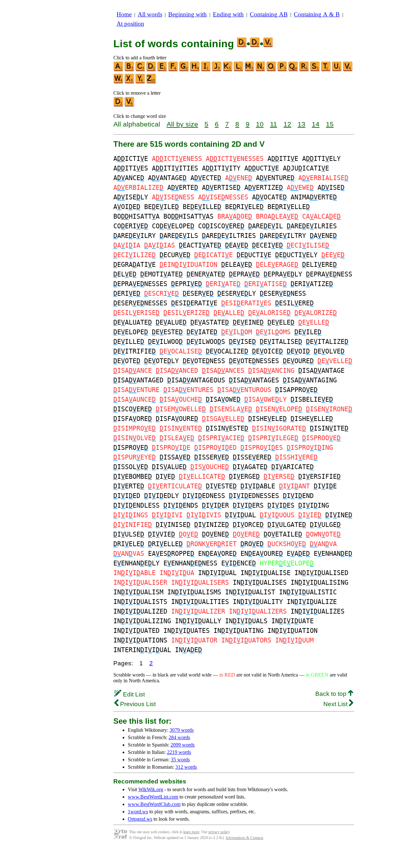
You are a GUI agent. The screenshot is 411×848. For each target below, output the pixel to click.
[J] (217, 70)
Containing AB (269, 14)
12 (287, 124)
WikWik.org (150, 789)
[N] (260, 70)
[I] (206, 70)
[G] (184, 70)
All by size (182, 124)
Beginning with (187, 14)
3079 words (182, 730)
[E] (162, 70)
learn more (191, 832)
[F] (173, 70)
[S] (315, 70)
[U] (337, 70)
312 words (186, 767)
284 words (179, 737)
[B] (129, 70)
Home (124, 14)
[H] (195, 70)
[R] (304, 70)
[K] (228, 70)
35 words (180, 759)
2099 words (183, 744)
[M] (249, 70)
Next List (336, 704)
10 (260, 124)
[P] (282, 70)
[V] (348, 70)
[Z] (151, 82)
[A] (118, 70)
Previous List (137, 704)
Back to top (331, 693)
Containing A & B (317, 14)
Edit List (133, 694)
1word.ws (138, 811)
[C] (140, 70)
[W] (118, 82)
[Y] (140, 82)
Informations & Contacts (244, 837)
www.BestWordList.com (153, 797)
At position (130, 23)
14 (315, 124)
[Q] (293, 70)
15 (330, 124)
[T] (326, 70)
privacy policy (219, 832)
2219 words (179, 752)
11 (273, 124)
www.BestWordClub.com (154, 804)
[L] (238, 70)
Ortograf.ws (140, 819)
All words (150, 14)
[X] (129, 82)
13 (301, 124)
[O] (271, 70)
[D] (151, 70)
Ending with (228, 14)
